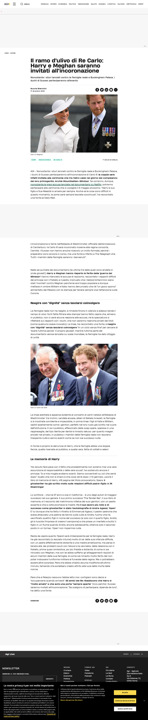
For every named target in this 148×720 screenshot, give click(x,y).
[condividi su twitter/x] (102, 90)
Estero (54, 4)
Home (7, 53)
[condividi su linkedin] (106, 90)
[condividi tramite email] (111, 90)
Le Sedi (109, 673)
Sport (140, 4)
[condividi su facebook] (97, 90)
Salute (94, 4)
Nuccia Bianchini (39, 88)
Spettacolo (131, 4)
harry (33, 160)
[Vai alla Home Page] (7, 4)
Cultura (121, 4)
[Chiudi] (144, 700)
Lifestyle (111, 4)
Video (87, 670)
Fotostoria (89, 673)
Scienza (102, 4)
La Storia (109, 676)
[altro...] (116, 90)
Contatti (109, 679)
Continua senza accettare (125, 701)
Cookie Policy (111, 681)
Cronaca (45, 4)
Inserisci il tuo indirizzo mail (15, 674)
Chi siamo (110, 670)
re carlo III (58, 160)
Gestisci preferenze (125, 709)
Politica (72, 4)
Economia (62, 4)
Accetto (125, 692)
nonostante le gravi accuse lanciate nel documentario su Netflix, (66, 184)
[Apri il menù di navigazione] (14, 4)
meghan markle (45, 160)
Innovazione (83, 4)
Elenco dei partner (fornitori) (71, 700)
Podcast (88, 676)
